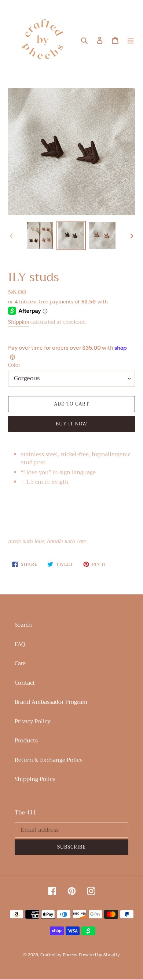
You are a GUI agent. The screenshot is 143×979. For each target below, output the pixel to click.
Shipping (18, 321)
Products (26, 740)
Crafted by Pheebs (58, 954)
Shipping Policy (35, 779)
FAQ (20, 644)
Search (23, 625)
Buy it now (71, 424)
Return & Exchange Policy (48, 760)
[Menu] (130, 40)
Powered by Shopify (99, 954)
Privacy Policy (32, 721)
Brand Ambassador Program (51, 702)
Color (14, 365)
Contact (25, 683)
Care (20, 663)
